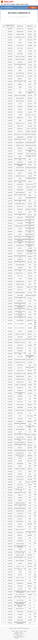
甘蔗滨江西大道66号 (29, 184)
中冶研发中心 (20, 331)
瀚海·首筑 (20, 458)
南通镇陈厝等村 (30, 373)
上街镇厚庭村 (29, 278)
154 (3, 455)
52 (3, 170)
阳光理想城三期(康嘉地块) (20, 292)
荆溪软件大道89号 (30, 309)
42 (3, 142)
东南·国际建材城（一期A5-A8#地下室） (20, 440)
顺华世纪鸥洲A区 (20, 209)
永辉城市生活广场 (20, 345)
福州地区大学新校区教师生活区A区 (20, 506)
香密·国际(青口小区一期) (20, 123)
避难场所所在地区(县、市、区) (10, 26)
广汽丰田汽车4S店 (20, 513)
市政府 (4, 4)
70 (3, 220)
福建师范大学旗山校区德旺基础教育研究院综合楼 (20, 623)
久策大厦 (20, 278)
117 (3, 353)
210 (3, 608)
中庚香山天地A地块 (20, 370)
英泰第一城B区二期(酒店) (20, 59)
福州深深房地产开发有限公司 (30, 223)
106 (3, 320)
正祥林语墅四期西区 (20, 320)
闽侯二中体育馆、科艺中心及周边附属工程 (20, 606)
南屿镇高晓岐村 (30, 106)
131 (3, 393)
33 (3, 117)
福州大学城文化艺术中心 (20, 580)
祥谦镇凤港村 (29, 535)
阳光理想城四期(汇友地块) (20, 203)
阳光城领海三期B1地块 (20, 281)
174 (3, 508)
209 (3, 605)
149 (3, 442)
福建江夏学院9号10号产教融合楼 (20, 597)
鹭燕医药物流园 (20, 407)
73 (3, 228)
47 (3, 156)
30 (3, 109)
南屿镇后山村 (29, 73)
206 (3, 597)
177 (3, 516)
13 (3, 62)
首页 (2, 4)
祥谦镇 (30, 342)
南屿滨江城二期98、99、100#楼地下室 (20, 354)
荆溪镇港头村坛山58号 (30, 145)
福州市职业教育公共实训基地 (20, 359)
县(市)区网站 (14, 628)
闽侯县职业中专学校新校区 (20, 468)
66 (3, 209)
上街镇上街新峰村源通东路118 (30, 93)
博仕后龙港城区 (20, 223)
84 (3, 259)
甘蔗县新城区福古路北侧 (30, 179)
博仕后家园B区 (20, 112)
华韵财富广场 (20, 495)
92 (3, 281)
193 (3, 560)
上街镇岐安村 (29, 594)
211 (3, 611)
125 (3, 376)
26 (3, 98)
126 (3, 379)
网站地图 (25, 631)
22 (3, 87)
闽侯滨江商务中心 (20, 300)
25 (3, 95)
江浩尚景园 (20, 114)
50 (3, 164)
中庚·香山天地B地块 (20, 404)
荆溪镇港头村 (29, 120)
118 (3, 356)
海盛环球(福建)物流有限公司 (30, 226)
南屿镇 (30, 264)
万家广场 (20, 415)
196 (3, 569)
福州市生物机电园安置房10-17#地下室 (20, 243)
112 (3, 339)
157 (3, 463)
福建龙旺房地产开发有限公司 (30, 220)
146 (3, 434)
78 (3, 242)
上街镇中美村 (29, 407)
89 (3, 273)
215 (3, 622)
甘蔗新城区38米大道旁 (30, 134)
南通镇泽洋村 (29, 439)
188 (3, 546)
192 (3, 557)
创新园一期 (20, 173)
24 (3, 92)
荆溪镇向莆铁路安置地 (20, 376)
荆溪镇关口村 (29, 437)
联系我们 (13, 631)
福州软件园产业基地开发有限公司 (30, 245)
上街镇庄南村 (29, 362)
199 (3, 577)
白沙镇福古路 (29, 393)
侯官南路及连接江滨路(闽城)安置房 (20, 304)
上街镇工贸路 (29, 95)
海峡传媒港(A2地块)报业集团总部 (20, 424)
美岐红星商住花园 (20, 540)
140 (3, 418)
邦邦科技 (20, 234)
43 (3, 145)
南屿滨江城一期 (20, 289)
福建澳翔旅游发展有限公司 (30, 240)
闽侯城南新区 (20, 231)
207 (3, 600)
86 (3, 264)
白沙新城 (20, 103)
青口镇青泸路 (29, 442)
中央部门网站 (19, 628)
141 (3, 421)
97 (3, 295)
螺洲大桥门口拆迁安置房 (20, 334)
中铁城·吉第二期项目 (20, 437)
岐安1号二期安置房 (20, 600)
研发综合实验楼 (20, 295)
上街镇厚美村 (29, 62)
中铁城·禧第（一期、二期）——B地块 (20, 490)
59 (3, 189)
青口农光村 (30, 123)
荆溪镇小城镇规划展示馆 (20, 170)
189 (3, 549)
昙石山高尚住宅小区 (20, 28)
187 (3, 543)
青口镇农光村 (29, 298)
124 (3, 373)
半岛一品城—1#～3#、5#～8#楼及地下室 (20, 569)
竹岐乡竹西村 (29, 476)
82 (3, 253)
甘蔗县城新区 (29, 109)
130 (3, 390)
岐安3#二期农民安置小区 (20, 594)
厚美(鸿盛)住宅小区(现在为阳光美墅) (20, 65)
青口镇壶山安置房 (20, 611)
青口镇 (30, 396)
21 (3, 84)
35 (3, 123)
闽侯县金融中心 (20, 390)
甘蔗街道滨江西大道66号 (30, 340)
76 (3, 237)
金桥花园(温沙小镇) (20, 31)
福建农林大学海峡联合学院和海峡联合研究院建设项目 (20, 603)
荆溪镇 (30, 170)
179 (3, 521)
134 (3, 401)
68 (3, 214)
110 (3, 334)
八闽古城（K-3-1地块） (20, 577)
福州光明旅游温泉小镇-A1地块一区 (20, 435)
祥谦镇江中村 (29, 379)
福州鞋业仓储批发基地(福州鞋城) (20, 215)
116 (3, 350)
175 (3, 510)
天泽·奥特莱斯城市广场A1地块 (20, 373)
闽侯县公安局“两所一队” (20, 608)
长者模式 (33, 7)
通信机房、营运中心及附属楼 (20, 95)
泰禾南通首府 (20, 267)
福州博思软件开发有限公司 (30, 218)
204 (3, 591)
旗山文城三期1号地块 (20, 167)
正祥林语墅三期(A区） (20, 521)
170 (3, 497)
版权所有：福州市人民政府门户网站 (19, 636)
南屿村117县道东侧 (29, 153)
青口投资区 (30, 181)
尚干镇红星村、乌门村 (30, 114)
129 (3, 387)
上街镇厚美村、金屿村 (30, 131)
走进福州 (26, 4)
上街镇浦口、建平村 (29, 128)
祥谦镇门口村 (29, 334)
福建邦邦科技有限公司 (30, 234)
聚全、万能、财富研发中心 (20, 323)
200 (3, 580)
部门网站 (10, 628)
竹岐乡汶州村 (29, 566)
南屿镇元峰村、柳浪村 (30, 209)
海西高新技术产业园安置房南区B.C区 (20, 256)
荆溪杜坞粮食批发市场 (30, 142)
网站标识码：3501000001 (19, 632)
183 (3, 532)
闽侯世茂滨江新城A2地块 (20, 410)
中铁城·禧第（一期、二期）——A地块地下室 (20, 456)
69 (3, 217)
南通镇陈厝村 (29, 98)
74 (3, 231)
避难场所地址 (30, 26)
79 (3, 245)
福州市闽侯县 (10, 28)
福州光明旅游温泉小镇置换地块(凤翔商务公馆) (20, 240)
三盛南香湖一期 (20, 106)
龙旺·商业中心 (20, 367)
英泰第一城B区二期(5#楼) (20, 56)
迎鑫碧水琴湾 (20, 62)
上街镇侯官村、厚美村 (30, 591)
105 (3, 317)
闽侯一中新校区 (20, 48)
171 (3, 500)
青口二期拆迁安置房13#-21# (20, 516)
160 (3, 471)
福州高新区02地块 (20, 532)
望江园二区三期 (20, 484)
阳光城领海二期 (20, 259)
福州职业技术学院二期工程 (20, 362)
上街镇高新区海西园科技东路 (30, 151)
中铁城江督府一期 (20, 526)
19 (3, 78)
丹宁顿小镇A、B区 (20, 206)
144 (3, 429)
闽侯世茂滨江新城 (20, 184)
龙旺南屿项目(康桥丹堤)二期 (20, 220)
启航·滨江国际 (20, 418)
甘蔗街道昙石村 (30, 28)
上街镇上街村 (29, 67)
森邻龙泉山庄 (20, 447)
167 (3, 489)
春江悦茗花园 (20, 614)
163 (3, 479)
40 (3, 137)
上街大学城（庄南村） (30, 359)
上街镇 (30, 303)
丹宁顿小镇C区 (20, 131)
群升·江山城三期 (20, 426)
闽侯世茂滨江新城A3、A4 (20, 273)
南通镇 (30, 159)
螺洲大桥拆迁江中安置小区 (20, 342)
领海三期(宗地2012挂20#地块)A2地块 (20, 315)
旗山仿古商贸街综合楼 (20, 73)
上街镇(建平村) (29, 256)
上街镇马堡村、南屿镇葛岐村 (30, 427)
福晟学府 (20, 92)
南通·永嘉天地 (20, 518)
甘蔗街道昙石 (29, 317)
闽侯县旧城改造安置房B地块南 (20, 450)
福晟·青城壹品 (20, 617)
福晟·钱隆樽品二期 (20, 583)
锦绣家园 (20, 466)
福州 (19, 261)
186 (3, 540)
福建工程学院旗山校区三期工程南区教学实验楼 (20, 546)
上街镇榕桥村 (29, 384)
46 (3, 153)
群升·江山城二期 (20, 356)
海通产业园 (20, 574)
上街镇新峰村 (29, 45)
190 (3, 552)
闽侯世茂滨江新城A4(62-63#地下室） (20, 270)
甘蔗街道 (29, 117)
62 (3, 198)
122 (3, 367)
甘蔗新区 (29, 78)
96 (3, 292)
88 (3, 270)
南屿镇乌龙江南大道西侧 (30, 368)
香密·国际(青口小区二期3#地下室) (20, 140)
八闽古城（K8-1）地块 (20, 566)
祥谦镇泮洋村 (29, 560)
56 (3, 181)
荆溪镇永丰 (30, 376)
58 (3, 187)
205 (3, 594)
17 (3, 73)
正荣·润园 (20, 228)
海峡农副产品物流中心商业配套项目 (20, 159)
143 (3, 426)
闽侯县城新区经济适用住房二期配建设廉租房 (20, 165)
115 (3, 348)
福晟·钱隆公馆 (20, 148)
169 (3, 495)
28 (3, 103)
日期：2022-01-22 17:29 (12, 16)
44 (3, 148)
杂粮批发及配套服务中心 (20, 142)
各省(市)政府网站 (24, 628)
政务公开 (9, 4)
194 (3, 563)
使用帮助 (21, 631)
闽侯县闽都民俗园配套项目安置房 (20, 318)
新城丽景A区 (20, 78)
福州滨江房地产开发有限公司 (30, 231)
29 (3, 106)
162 (3, 476)
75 (3, 234)
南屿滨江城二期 (20, 401)
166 (3, 487)
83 (3, 256)
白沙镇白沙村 (29, 103)
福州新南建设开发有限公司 (30, 243)
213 (3, 617)
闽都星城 (20, 70)
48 (3, 159)
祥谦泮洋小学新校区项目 (20, 560)
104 (3, 314)
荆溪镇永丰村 (29, 214)
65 (3, 206)
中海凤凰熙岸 (20, 497)
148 (3, 439)
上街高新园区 (29, 173)
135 (3, 404)
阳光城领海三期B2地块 (20, 284)
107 (3, 323)
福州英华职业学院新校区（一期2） (20, 558)
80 (3, 248)
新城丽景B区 (20, 84)
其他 (28, 628)
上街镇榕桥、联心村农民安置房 (20, 384)
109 (3, 331)
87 (3, 267)
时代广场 (20, 471)
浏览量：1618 (27, 16)
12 (3, 59)
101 (3, 306)
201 (3, 583)
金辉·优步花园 (20, 586)
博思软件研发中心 (20, 217)
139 (3, 415)
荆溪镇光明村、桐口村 (30, 434)
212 (3, 614)
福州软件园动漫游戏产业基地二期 (20, 309)
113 (3, 342)
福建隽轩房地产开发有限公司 (30, 237)
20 (3, 81)
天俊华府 (20, 549)
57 (3, 184)
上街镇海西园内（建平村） (30, 156)
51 (3, 167)
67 (3, 212)
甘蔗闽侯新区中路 (30, 410)
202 (3, 586)
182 (3, 529)
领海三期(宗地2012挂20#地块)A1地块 (20, 312)
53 (3, 173)
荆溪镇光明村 (29, 306)
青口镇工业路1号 (30, 253)
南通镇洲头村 (29, 421)
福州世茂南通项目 (20, 463)
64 (3, 203)
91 (3, 278)
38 (3, 131)
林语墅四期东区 (20, 350)
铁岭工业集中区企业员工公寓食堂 (20, 82)
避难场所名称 (20, 26)
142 (3, 424)
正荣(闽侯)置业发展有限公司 (30, 229)
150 (3, 445)
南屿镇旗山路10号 (30, 320)
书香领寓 (20, 87)
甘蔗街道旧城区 (30, 450)
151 (3, 447)
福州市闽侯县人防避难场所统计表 (19, 13)
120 (3, 362)
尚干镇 (30, 529)
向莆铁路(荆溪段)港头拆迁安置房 (20, 445)
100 (3, 303)
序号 (4, 26)
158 (3, 466)
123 (3, 370)
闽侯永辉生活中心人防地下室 (20, 134)
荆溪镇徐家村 (29, 455)
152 (3, 450)
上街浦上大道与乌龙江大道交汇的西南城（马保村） (30, 356)
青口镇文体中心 (20, 253)
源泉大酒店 (20, 109)
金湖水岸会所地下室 (20, 476)
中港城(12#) (20, 42)
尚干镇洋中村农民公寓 (20, 543)
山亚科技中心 (20, 248)
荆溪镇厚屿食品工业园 (30, 295)
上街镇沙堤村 (29, 206)
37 (3, 128)
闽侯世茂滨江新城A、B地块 (20, 339)
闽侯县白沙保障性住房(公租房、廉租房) (20, 393)
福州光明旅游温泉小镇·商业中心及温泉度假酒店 (20, 306)
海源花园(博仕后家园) (20, 34)
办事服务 (18, 4)
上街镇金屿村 (29, 31)
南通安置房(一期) (20, 387)
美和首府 (20, 178)
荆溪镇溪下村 (29, 370)
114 (3, 345)
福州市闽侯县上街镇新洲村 (30, 532)
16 (3, 70)
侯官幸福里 (20, 563)
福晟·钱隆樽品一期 (20, 421)
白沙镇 (30, 549)
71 (3, 223)
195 (3, 566)
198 (3, 574)
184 (3, 535)
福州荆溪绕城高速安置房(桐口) (20, 508)
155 (3, 458)
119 (3, 359)
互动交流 (22, 4)
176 (3, 513)
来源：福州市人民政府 (20, 16)
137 (3, 410)
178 (3, 518)
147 (3, 437)
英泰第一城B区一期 (20, 45)
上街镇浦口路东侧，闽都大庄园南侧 (30, 251)
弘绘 (20, 89)
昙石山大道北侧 (30, 415)
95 (3, 289)
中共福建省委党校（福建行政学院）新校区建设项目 (20, 592)
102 (3, 309)
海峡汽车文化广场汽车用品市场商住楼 (20, 181)
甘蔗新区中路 (29, 270)
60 (3, 192)
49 (3, 162)
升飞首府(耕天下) (20, 67)
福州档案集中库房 (20, 117)
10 (3, 53)
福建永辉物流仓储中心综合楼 (20, 492)
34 (3, 120)
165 (3, 484)
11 (3, 56)
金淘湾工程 (20, 500)
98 (3, 298)
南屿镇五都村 (29, 37)
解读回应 (13, 4)
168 (3, 492)
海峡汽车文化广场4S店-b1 (20, 529)
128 (3, 384)
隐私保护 (17, 631)
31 (3, 112)
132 (3, 396)
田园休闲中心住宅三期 (20, 145)
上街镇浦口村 (29, 34)
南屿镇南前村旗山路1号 (30, 167)
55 (3, 178)
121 (3, 365)
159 (3, 468)
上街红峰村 (30, 87)
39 (3, 134)
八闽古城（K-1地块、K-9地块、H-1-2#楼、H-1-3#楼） (20, 552)
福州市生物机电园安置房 (20, 264)
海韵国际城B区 (20, 396)
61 (3, 195)
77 (3, 239)
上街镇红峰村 (29, 458)
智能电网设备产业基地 (20, 510)
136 (3, 407)
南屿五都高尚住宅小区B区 (20, 37)
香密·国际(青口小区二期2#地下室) (20, 237)
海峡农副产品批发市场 (20, 98)
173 (3, 505)
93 (3, 284)
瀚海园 (20, 120)
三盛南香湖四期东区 (20, 137)
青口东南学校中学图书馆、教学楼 (20, 298)
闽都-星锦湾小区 (20, 128)
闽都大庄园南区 (20, 53)
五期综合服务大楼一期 (20, 245)
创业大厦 (20, 156)
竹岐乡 (30, 552)
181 (3, 526)
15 (3, 67)
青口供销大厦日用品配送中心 (20, 442)
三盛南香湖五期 (20, 153)
